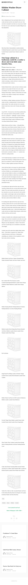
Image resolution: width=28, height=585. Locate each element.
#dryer (8, 502)
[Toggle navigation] (24, 2)
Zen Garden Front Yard (14, 507)
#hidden (12, 502)
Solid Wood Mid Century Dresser (12, 549)
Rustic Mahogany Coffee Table (14, 510)
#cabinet (3, 502)
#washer (16, 502)
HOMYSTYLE (7, 2)
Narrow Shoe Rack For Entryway (12, 566)
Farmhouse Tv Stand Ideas (10, 533)
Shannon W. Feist (9, 536)
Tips (3, 498)
